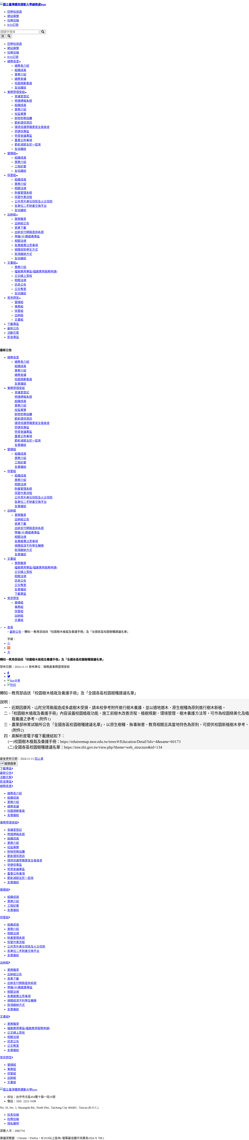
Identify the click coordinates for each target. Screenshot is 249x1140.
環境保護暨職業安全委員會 (32, 127)
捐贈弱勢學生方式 (26, 249)
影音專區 (13, 337)
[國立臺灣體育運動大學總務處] (124, 4)
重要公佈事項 (23, 140)
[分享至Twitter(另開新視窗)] (8, 676)
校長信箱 (13, 1114)
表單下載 (20, 227)
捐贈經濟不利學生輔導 (29, 545)
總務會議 (20, 78)
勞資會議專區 (23, 135)
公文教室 (20, 289)
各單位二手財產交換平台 (31, 205)
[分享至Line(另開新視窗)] (13, 680)
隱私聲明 (13, 1123)
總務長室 (13, 61)
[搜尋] (43, 32)
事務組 (19, 306)
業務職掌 (20, 219)
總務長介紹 (22, 65)
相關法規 (20, 188)
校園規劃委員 (23, 83)
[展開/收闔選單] (8, 763)
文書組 (11, 262)
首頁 (10, 627)
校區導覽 (20, 113)
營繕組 (11, 153)
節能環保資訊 (23, 122)
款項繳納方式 (23, 254)
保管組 (11, 175)
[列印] (11, 685)
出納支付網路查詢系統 (29, 232)
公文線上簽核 (23, 275)
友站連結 (20, 87)
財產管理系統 (23, 192)
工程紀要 (20, 166)
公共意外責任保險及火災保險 (33, 201)
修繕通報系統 (23, 100)
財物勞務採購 (23, 118)
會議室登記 (22, 96)
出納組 (11, 214)
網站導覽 (13, 16)
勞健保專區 (22, 131)
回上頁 (39, 758)
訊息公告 (20, 284)
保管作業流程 (23, 197)
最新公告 (13, 328)
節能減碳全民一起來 (28, 144)
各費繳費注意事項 (26, 245)
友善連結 (20, 383)
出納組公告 (22, 223)
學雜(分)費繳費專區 (27, 236)
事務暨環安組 (16, 92)
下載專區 (13, 324)
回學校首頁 (14, 11)
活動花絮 (13, 332)
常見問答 (13, 297)
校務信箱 (13, 20)
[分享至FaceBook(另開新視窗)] (8, 673)
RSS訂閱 (12, 24)
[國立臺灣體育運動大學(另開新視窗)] (18, 1089)
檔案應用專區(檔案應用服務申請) (36, 271)
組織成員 (20, 70)
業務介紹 (20, 74)
